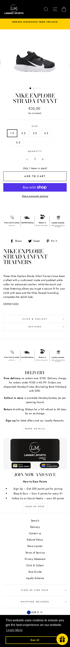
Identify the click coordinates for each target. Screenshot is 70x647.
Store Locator (35, 546)
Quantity (35, 151)
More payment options (35, 196)
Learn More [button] (14, 630)
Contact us (35, 533)
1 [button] (31, 88)
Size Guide (35, 572)
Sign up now (35, 506)
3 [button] (37, 89)
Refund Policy (35, 540)
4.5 (46, 133)
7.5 (29, 142)
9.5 (52, 142)
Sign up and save (35, 590)
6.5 (18, 142)
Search (35, 520)
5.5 (58, 133)
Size (35, 126)
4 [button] (40, 89)
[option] (35, 22)
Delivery (35, 527)
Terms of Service (35, 552)
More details (35, 428)
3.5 (35, 133)
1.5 (12, 133)
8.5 (41, 142)
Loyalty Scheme (35, 578)
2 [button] (34, 89)
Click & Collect (35, 319)
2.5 (23, 133)
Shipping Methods (35, 601)
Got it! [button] (35, 640)
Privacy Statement (35, 559)
